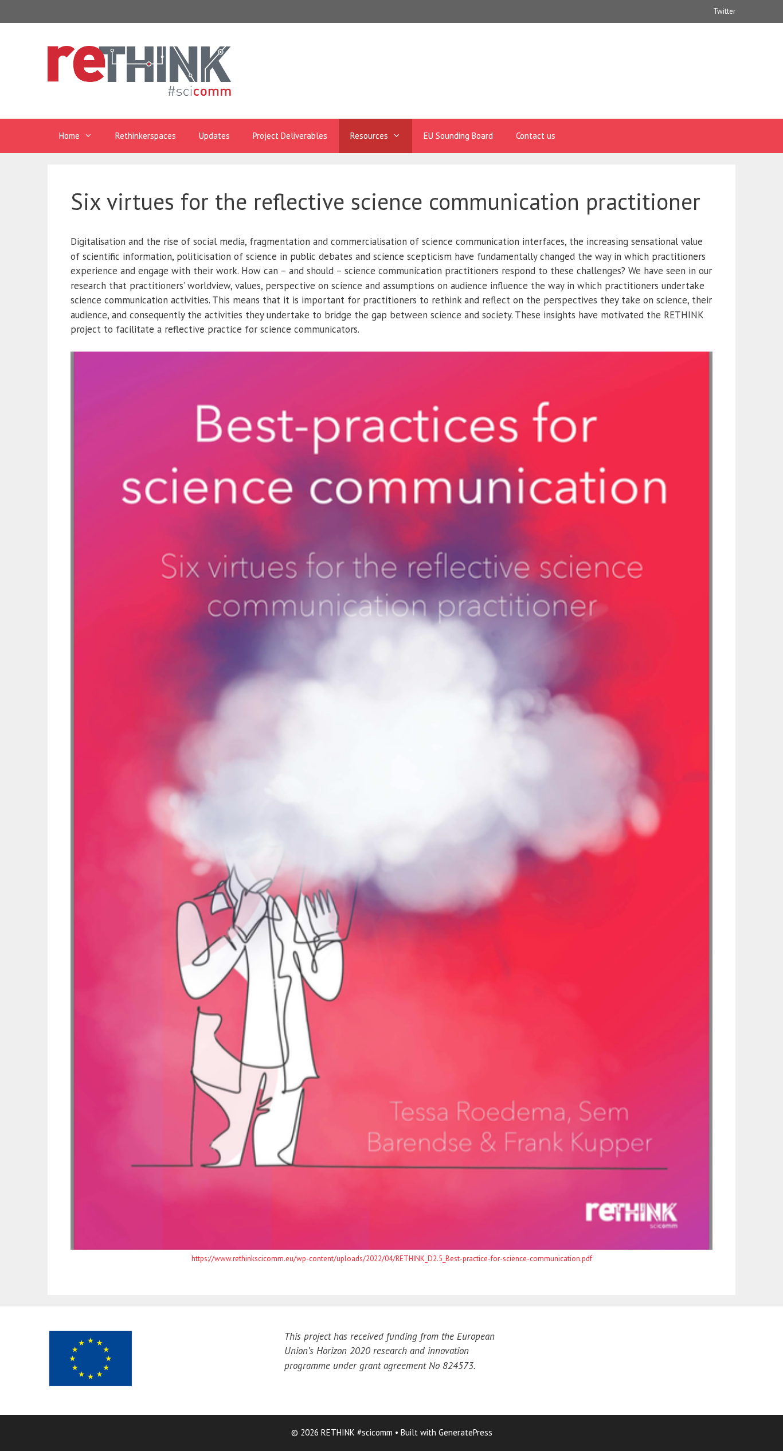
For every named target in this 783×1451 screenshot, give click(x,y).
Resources (369, 135)
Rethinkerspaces (145, 135)
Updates (214, 135)
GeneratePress (465, 1432)
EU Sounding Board (458, 135)
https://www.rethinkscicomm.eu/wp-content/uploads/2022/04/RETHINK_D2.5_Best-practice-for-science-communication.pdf (391, 1258)
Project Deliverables (290, 135)
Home (69, 135)
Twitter (724, 11)
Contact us (535, 135)
